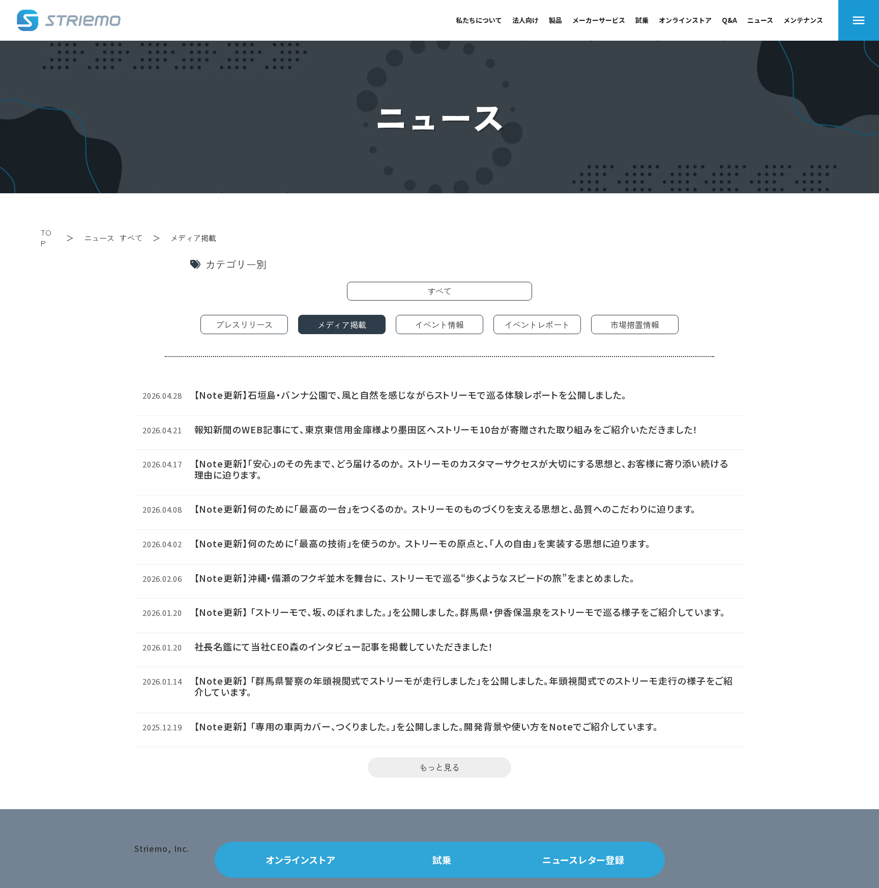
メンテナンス (803, 20)
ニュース (760, 20)
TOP (46, 237)
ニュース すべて (113, 237)
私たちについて (479, 20)
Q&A (729, 20)
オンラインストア (685, 20)
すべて (439, 291)
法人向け (525, 20)
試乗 (642, 20)
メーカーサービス (598, 20)
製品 (555, 20)
